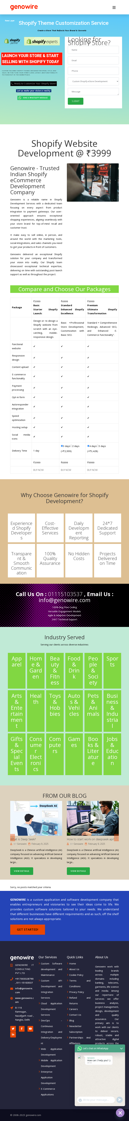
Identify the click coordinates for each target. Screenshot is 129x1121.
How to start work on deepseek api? (90, 839)
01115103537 (65, 594)
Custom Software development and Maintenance (51, 969)
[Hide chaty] (120, 1113)
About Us (74, 969)
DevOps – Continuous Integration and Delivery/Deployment (51, 1032)
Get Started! (27, 929)
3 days (66, 446)
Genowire (22, 843)
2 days (75, 446)
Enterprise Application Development (48, 1077)
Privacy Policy (76, 992)
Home (72, 963)
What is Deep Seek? (23, 839)
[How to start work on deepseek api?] (92, 819)
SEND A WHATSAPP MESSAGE (34, 98)
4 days (93, 446)
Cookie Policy (76, 974)
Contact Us (75, 1014)
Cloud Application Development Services (51, 1009)
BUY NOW (38, 469)
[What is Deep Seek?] (36, 819)
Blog (71, 1020)
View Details (21, 871)
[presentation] (12, 837)
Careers (73, 1009)
